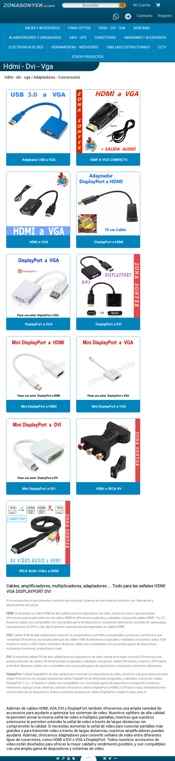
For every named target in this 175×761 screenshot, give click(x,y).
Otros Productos (88, 57)
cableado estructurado (128, 47)
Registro (165, 15)
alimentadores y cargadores (35, 38)
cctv (162, 47)
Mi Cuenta (141, 5)
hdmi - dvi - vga (112, 28)
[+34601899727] (128, 16)
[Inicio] (29, 5)
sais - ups (77, 38)
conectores (105, 38)
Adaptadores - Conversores (57, 77)
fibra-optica (79, 28)
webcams (141, 28)
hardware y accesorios (145, 38)
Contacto (144, 15)
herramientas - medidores (74, 47)
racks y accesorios (42, 28)
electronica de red (26, 47)
